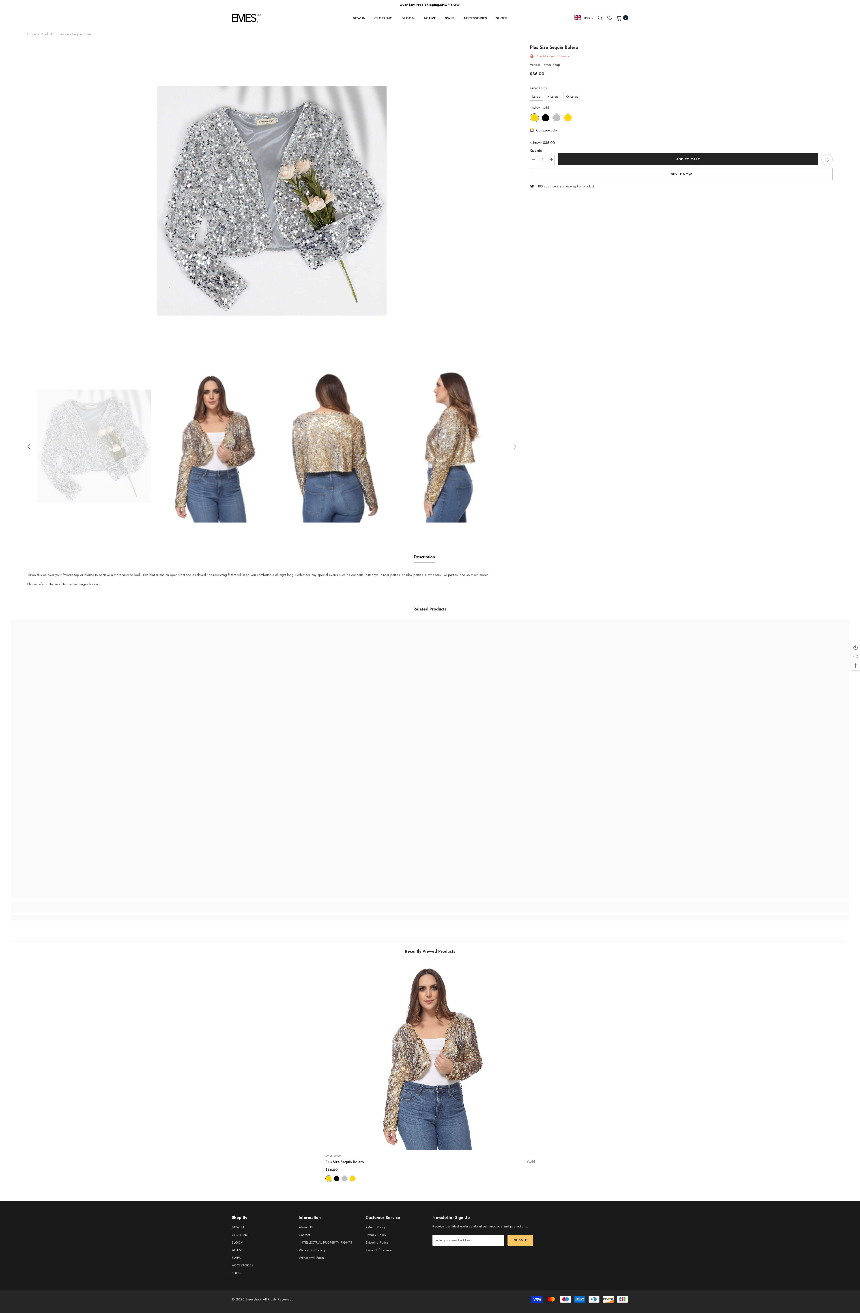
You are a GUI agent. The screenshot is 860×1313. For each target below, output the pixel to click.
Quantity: (536, 150)
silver (344, 1178)
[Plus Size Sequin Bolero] (430, 1056)
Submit (520, 1240)
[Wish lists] (609, 17)
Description (424, 557)
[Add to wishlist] (827, 159)
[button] (28, 446)
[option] (272, 201)
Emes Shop (552, 64)
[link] (116, 910)
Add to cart (688, 159)
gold (328, 1178)
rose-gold (352, 1178)
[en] (577, 17)
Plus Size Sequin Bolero (430, 1162)
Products (47, 34)
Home (31, 34)
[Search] (600, 18)
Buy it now (681, 174)
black (336, 1178)
